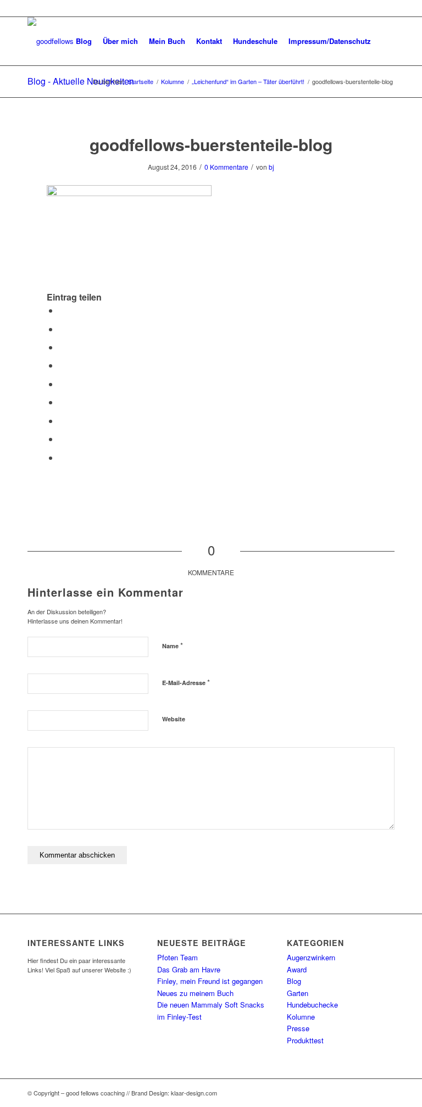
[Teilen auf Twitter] (62, 329)
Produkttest (305, 1040)
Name (172, 645)
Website (173, 719)
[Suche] (385, 41)
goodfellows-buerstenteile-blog (211, 144)
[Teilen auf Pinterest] (62, 365)
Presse (298, 1028)
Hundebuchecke (312, 1004)
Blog (294, 981)
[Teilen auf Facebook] (62, 310)
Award (297, 969)
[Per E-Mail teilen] (62, 457)
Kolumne (301, 1016)
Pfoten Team (177, 957)
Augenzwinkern (311, 957)
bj (271, 166)
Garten (297, 993)
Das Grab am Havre (188, 969)
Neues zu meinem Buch (195, 993)
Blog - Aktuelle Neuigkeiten (80, 81)
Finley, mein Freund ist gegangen (210, 981)
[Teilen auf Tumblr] (62, 402)
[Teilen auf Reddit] (62, 438)
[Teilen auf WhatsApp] (62, 347)
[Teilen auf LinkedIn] (62, 384)
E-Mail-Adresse (186, 682)
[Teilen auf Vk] (62, 420)
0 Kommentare (226, 166)
